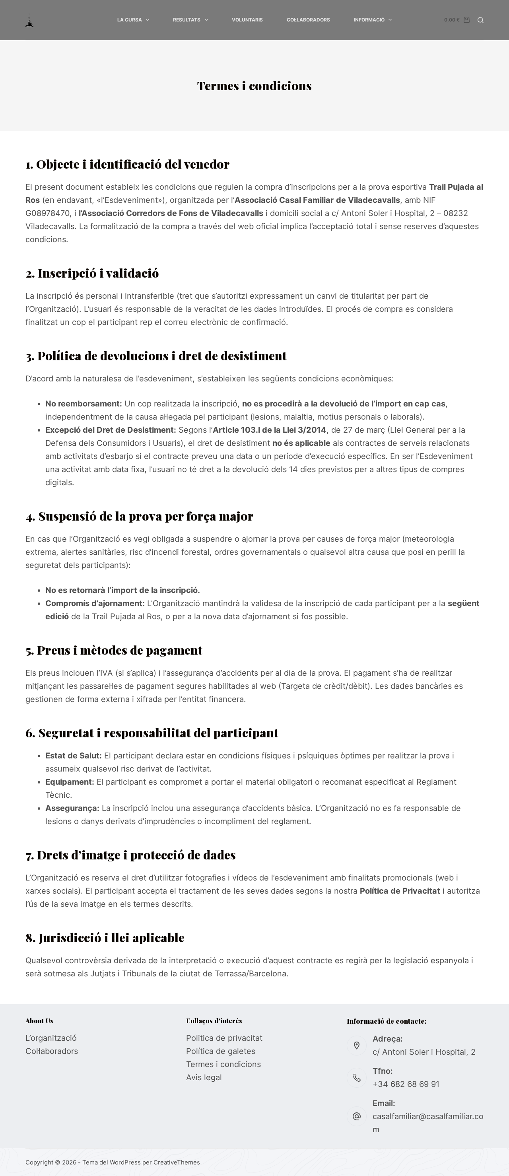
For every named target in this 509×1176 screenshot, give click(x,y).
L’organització (51, 1038)
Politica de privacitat (224, 1038)
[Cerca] (481, 20)
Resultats (186, 20)
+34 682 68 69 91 (406, 1084)
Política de (207, 1051)
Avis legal (204, 1077)
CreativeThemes (176, 1162)
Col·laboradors (308, 20)
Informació (369, 20)
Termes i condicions (223, 1064)
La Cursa (129, 20)
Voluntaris (247, 20)
